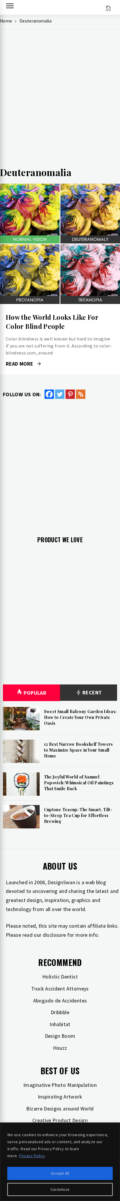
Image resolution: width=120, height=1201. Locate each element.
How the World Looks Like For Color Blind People (52, 322)
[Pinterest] (70, 394)
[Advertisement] (60, 100)
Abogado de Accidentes (60, 1000)
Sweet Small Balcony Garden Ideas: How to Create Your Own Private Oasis (80, 717)
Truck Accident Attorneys (60, 988)
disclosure (54, 934)
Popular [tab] (35, 692)
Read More (60, 244)
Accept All (60, 1173)
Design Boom (60, 1036)
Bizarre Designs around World (59, 1108)
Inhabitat (60, 1024)
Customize (60, 1189)
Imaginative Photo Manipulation (60, 1085)
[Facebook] (49, 394)
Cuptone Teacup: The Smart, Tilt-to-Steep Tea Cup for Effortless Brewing (78, 815)
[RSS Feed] (80, 394)
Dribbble (60, 1012)
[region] (60, 1161)
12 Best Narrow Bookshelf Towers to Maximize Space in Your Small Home (78, 749)
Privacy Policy (32, 1155)
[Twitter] (59, 394)
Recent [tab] (91, 692)
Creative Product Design (60, 1120)
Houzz (60, 1047)
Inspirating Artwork (60, 1096)
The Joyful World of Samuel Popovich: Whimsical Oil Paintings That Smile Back (79, 782)
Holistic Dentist (60, 976)
